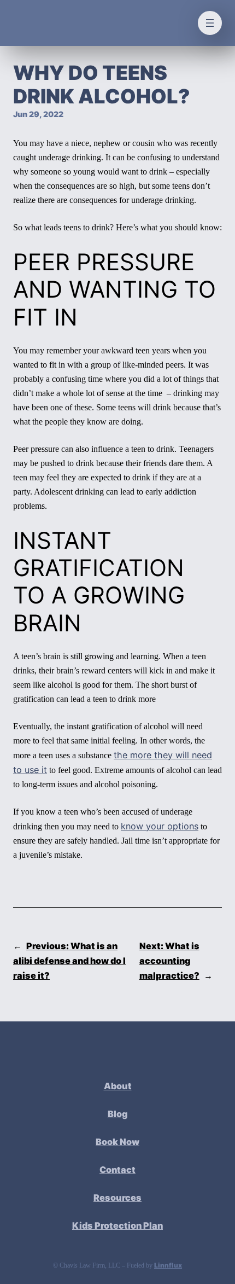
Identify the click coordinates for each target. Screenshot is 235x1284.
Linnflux (168, 1265)
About (118, 1085)
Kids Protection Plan (117, 1225)
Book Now (117, 1141)
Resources (117, 1197)
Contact (117, 1169)
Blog (118, 1113)
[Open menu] (209, 23)
